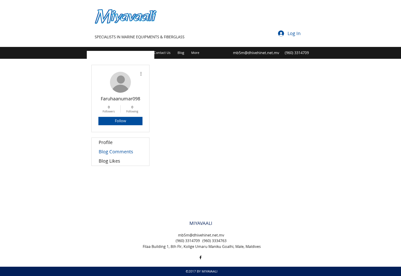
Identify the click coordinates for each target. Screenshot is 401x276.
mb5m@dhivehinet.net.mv (256, 52)
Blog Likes (109, 161)
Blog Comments (116, 151)
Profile (106, 142)
